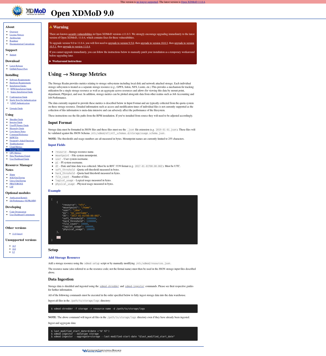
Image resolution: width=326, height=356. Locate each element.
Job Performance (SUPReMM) (23, 200)
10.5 (14, 245)
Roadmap (14, 40)
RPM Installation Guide (21, 88)
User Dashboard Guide (19, 158)
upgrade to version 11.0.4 (76, 46)
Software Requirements (20, 79)
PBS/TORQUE (16, 183)
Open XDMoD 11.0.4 (193, 2)
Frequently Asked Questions (22, 140)
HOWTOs (14, 137)
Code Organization (18, 211)
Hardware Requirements (20, 82)
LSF (11, 186)
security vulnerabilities (80, 34)
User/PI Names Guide (19, 125)
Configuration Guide (18, 96)
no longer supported (147, 2)
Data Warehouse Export (20, 155)
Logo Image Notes (18, 131)
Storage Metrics (17, 149)
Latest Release (16, 65)
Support (13, 54)
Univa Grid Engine (18, 180)
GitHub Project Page (19, 68)
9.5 (13, 252)
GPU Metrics (15, 152)
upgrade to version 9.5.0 (121, 43)
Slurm (12, 174)
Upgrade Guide (16, 108)
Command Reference (19, 134)
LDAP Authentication (20, 103)
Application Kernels (18, 197)
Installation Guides (18, 85)
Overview (14, 31)
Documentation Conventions (22, 43)
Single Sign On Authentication (23, 99)
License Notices (17, 34)
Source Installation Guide (22, 91)
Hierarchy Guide (17, 128)
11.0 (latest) (17, 233)
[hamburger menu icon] (5, 20)
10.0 (14, 248)
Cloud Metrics (16, 146)
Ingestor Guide (16, 122)
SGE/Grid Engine (17, 177)
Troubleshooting (17, 143)
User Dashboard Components (22, 214)
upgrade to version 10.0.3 (154, 43)
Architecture (15, 37)
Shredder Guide (16, 119)
